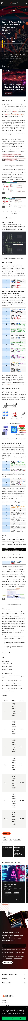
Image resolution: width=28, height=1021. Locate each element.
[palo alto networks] (14, 3)
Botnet (11, 60)
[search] (26, 3)
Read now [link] (19, 899)
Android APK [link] (8, 892)
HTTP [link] (6, 895)
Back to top (6, 833)
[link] (5, 19)
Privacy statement (11, 1015)
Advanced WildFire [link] (11, 45)
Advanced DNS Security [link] (12, 41)
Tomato (11, 61)
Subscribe (6, 962)
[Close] (26, 1008)
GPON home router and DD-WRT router (13, 114)
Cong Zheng (18, 54)
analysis (8, 384)
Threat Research (18, 58)
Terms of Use (5, 1005)
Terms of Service (18, 958)
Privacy (4, 1000)
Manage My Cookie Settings (14, 1018)
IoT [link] (11, 839)
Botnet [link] (5, 839)
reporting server (19, 380)
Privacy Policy (9, 958)
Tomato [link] (12, 842)
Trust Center (5, 1002)
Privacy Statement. (20, 953)
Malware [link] (6, 13)
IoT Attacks (17, 60)
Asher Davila (13, 54)
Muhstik (22, 60)
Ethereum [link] (16, 892)
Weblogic (15, 111)
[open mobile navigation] (2, 3)
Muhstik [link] (5, 842)
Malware (12, 58)
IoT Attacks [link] (17, 839)
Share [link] (13, 65)
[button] (14, 66)
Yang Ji (23, 54)
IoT (14, 60)
